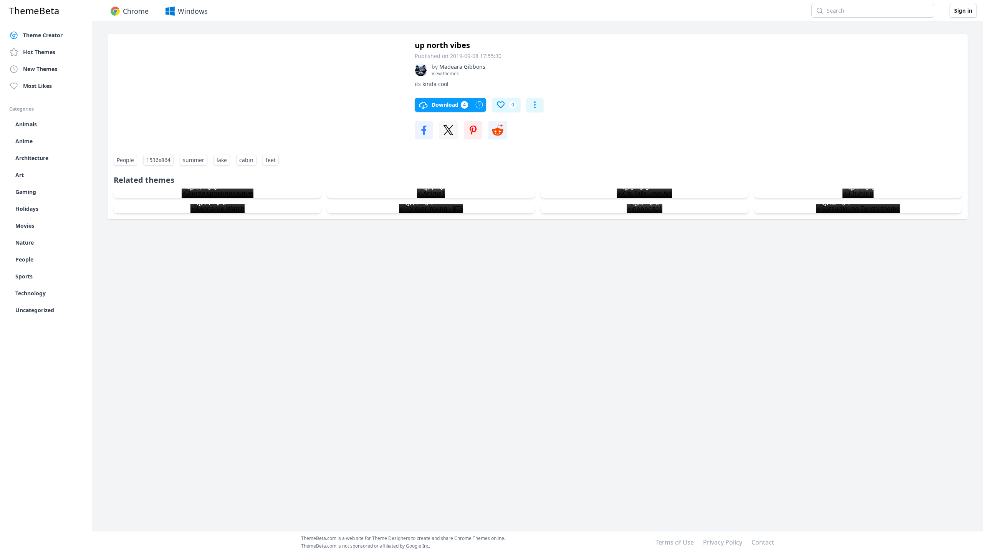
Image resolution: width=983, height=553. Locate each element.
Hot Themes (39, 52)
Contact (762, 542)
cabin (246, 160)
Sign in (963, 10)
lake (222, 160)
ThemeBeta (34, 11)
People (125, 160)
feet (271, 160)
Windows (193, 11)
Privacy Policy (722, 542)
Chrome (136, 11)
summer (193, 160)
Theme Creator (43, 35)
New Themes (40, 69)
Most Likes (37, 85)
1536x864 (158, 160)
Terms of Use (674, 542)
